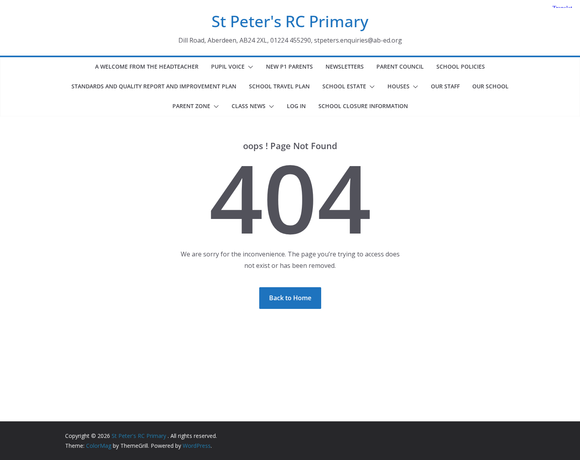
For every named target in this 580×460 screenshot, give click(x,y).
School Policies (460, 66)
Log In (296, 106)
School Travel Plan (279, 86)
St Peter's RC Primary (290, 21)
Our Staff (445, 86)
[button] (249, 67)
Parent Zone (191, 106)
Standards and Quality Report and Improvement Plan (153, 86)
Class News (249, 106)
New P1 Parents (289, 66)
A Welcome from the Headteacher (146, 66)
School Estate (344, 86)
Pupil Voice (228, 66)
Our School (490, 86)
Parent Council (400, 66)
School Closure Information (363, 106)
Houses (398, 86)
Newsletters (345, 66)
